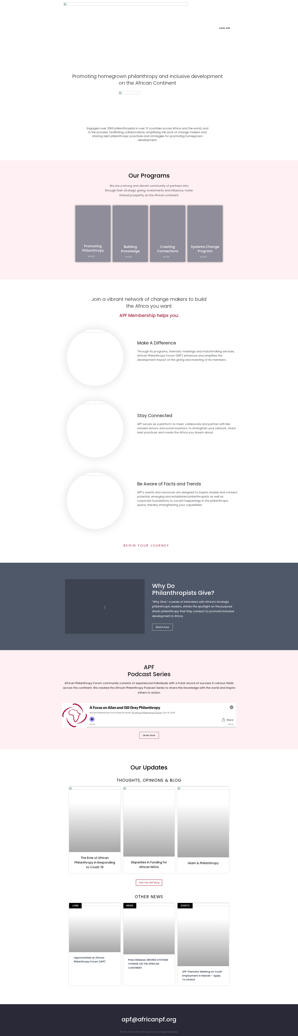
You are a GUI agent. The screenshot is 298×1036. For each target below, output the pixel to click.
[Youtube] (152, 1013)
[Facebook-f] (156, 1013)
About (130, 28)
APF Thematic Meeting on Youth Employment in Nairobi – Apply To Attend (202, 975)
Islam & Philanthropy (203, 863)
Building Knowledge (130, 248)
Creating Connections (167, 248)
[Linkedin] (142, 1013)
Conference (198, 28)
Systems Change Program (205, 248)
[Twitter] (145, 1013)
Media (181, 28)
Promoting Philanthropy (93, 248)
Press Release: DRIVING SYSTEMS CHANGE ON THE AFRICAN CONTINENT (148, 964)
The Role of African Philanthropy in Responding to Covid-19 (94, 862)
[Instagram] (149, 1013)
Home (117, 28)
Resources (165, 28)
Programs (146, 28)
